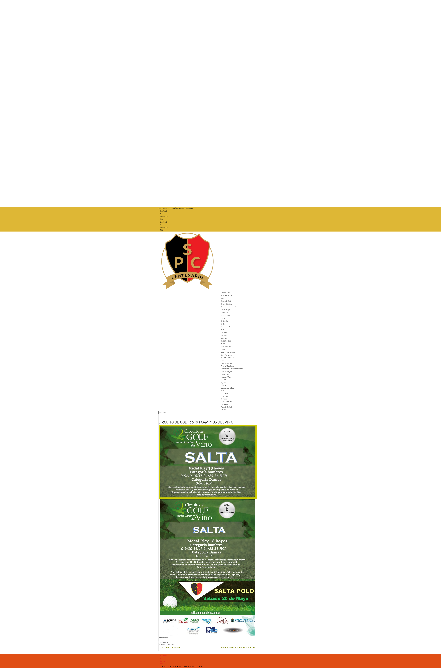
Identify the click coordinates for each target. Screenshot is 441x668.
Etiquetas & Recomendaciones (231, 307)
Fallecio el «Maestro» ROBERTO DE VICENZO (239, 647)
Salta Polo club (225, 292)
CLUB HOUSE (226, 341)
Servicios (224, 338)
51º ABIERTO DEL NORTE (169, 647)
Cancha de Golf (226, 301)
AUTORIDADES (226, 295)
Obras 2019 (224, 312)
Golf (222, 298)
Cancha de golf (225, 310)
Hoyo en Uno (225, 315)
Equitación (224, 321)
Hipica (223, 324)
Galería (223, 349)
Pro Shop (224, 344)
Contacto (224, 332)
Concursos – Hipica (227, 327)
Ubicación (224, 335)
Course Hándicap (226, 304)
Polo (222, 329)
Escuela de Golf (226, 347)
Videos (223, 318)
